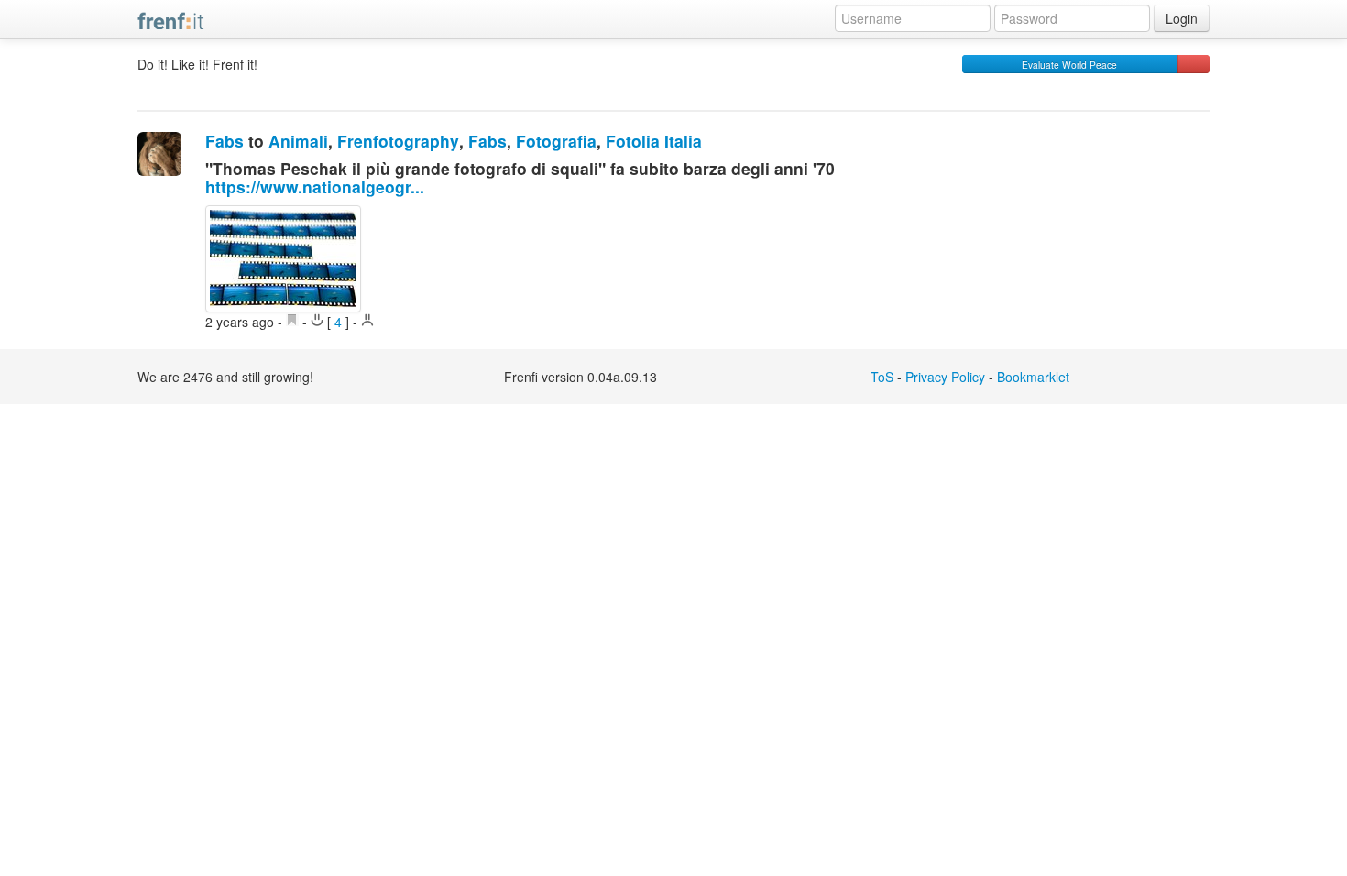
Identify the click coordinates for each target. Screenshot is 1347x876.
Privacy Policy (945, 376)
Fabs (224, 140)
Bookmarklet (1033, 376)
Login (1182, 18)
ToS (882, 376)
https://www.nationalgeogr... (314, 186)
